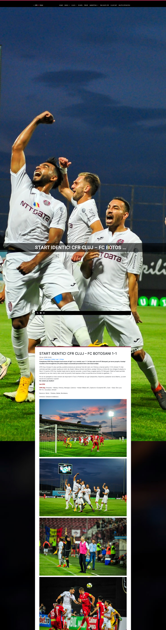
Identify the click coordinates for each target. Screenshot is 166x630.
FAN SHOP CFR (104, 5)
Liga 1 (57, 359)
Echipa (62, 359)
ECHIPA (80, 5)
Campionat (47, 359)
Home (61, 5)
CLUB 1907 (114, 5)
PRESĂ (86, 5)
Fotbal (53, 359)
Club (73, 5)
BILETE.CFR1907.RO (124, 5)
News (66, 5)
